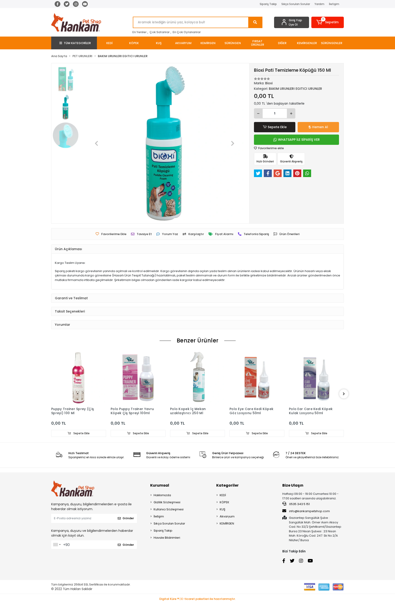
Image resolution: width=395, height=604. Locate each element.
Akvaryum (227, 516)
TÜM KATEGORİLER (77, 43)
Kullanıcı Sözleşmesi (169, 509)
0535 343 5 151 (299, 504)
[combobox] (56, 544)
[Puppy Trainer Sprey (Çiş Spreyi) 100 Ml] (78, 377)
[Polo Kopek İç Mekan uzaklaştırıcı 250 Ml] (197, 377)
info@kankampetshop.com (309, 511)
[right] (344, 394)
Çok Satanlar (159, 32)
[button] (327, 22)
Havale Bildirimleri (167, 537)
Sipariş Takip (268, 4)
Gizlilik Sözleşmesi (167, 502)
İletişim (334, 4)
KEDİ (223, 495)
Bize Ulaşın (292, 485)
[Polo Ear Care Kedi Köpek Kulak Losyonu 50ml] (316, 377)
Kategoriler (227, 485)
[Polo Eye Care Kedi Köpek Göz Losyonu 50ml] (257, 377)
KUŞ (222, 509)
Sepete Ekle (277, 127)
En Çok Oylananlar (187, 32)
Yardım (319, 4)
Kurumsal (159, 485)
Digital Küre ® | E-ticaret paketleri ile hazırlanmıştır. (197, 599)
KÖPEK (224, 502)
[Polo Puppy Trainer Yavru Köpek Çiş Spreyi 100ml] (138, 377)
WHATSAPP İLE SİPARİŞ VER (299, 139)
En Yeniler (139, 32)
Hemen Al (320, 127)
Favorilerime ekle (271, 148)
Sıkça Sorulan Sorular (295, 4)
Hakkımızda (162, 495)
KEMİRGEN (227, 523)
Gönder (128, 518)
